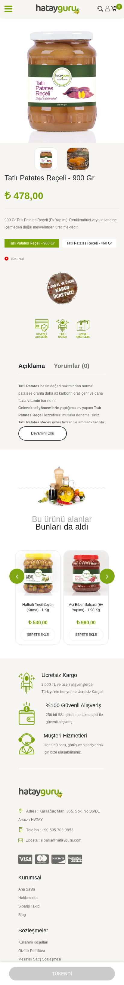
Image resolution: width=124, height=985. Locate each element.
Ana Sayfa (26, 889)
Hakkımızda (28, 898)
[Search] (100, 9)
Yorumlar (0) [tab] (71, 366)
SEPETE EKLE (38, 634)
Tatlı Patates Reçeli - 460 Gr (89, 243)
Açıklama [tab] (31, 366)
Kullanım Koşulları (33, 942)
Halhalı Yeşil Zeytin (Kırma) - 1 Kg (38, 607)
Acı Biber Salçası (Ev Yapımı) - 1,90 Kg (86, 607)
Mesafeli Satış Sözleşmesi (39, 959)
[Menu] (8, 9)
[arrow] (16, 576)
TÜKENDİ (62, 973)
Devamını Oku (42, 433)
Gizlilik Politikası (31, 951)
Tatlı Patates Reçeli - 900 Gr (31, 243)
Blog (22, 915)
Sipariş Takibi (29, 906)
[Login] (107, 10)
